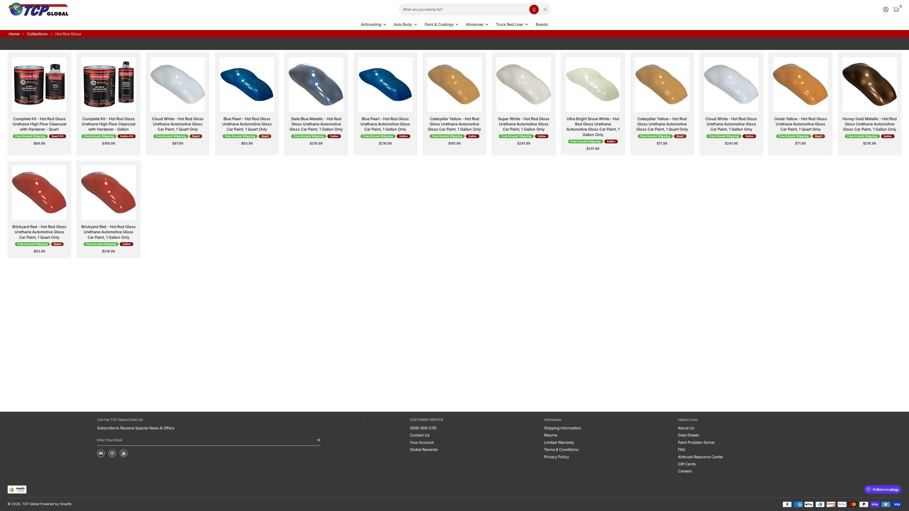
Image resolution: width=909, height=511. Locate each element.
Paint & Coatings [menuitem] (439, 24)
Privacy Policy (556, 456)
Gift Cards (687, 464)
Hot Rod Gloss (68, 33)
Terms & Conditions (561, 449)
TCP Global (30, 504)
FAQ (681, 449)
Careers (685, 471)
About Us (686, 428)
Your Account (422, 442)
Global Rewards (424, 449)
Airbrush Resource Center (700, 456)
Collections (37, 33)
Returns (550, 435)
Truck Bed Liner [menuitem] (509, 24)
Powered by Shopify (56, 504)
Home (14, 33)
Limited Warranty (559, 442)
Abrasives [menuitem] (474, 24)
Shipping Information (562, 428)
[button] (534, 9)
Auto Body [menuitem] (403, 24)
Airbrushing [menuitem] (371, 24)
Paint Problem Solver (696, 442)
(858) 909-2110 (423, 428)
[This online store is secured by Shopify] (17, 489)
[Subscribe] (316, 440)
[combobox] (463, 9)
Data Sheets (688, 435)
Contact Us (419, 435)
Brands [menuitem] (542, 24)
